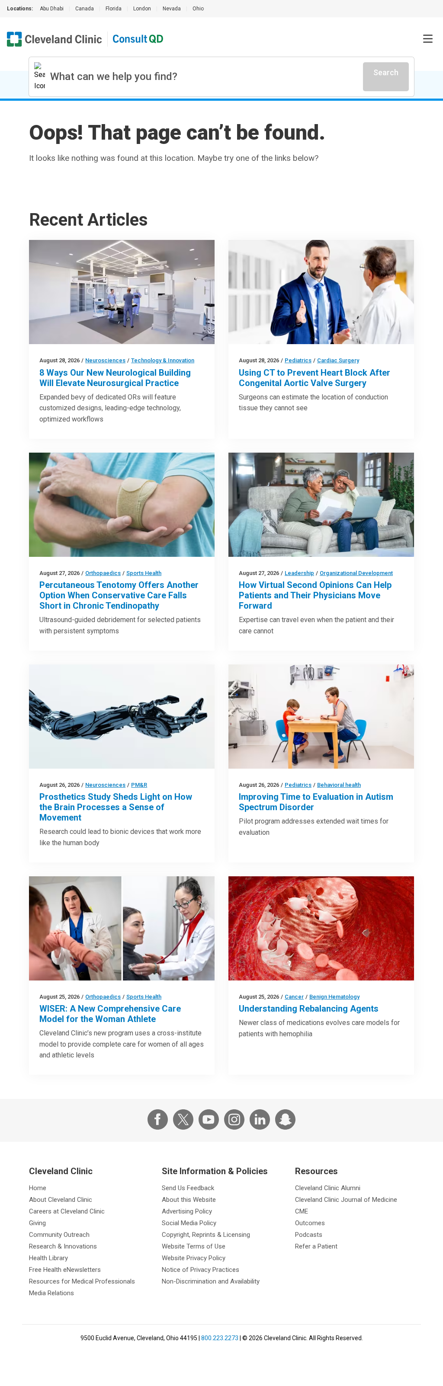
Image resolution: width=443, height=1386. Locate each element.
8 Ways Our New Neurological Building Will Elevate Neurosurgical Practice (115, 377)
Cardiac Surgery (338, 360)
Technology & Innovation (162, 360)
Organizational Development (356, 573)
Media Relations (51, 1293)
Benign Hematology (334, 996)
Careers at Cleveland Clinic (67, 1211)
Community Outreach (59, 1235)
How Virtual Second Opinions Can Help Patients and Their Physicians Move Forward (315, 595)
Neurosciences (105, 360)
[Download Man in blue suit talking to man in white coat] (321, 292)
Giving (37, 1223)
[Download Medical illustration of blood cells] (321, 928)
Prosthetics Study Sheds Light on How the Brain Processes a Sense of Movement (115, 807)
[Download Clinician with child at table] (321, 716)
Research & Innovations (63, 1246)
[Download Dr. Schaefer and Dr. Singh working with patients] (122, 928)
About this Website (189, 1200)
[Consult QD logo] (138, 39)
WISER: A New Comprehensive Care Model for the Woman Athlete (110, 1013)
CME (301, 1211)
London (142, 9)
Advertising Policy (187, 1211)
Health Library (48, 1258)
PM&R (139, 785)
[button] (428, 39)
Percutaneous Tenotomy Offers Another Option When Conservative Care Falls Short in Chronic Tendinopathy (119, 595)
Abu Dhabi (52, 9)
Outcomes (310, 1223)
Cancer (294, 996)
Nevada (172, 9)
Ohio (198, 9)
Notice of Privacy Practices (200, 1270)
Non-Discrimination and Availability (211, 1281)
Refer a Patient (316, 1246)
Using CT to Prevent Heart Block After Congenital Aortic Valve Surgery (314, 377)
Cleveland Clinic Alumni (327, 1188)
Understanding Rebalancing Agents (309, 1008)
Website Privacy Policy (193, 1258)
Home (37, 1188)
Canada (84, 9)
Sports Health (143, 573)
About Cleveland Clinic (60, 1200)
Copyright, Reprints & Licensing (206, 1235)
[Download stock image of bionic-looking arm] (122, 716)
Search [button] (385, 72)
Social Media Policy (189, 1223)
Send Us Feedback (188, 1188)
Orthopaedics (103, 573)
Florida (114, 9)
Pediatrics (298, 360)
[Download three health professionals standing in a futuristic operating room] (122, 292)
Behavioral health (339, 785)
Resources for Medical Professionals (82, 1281)
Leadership (299, 573)
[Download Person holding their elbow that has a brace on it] (122, 505)
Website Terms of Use (193, 1246)
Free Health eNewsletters (65, 1270)
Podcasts (308, 1235)
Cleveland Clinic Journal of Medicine (346, 1200)
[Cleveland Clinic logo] (54, 39)
